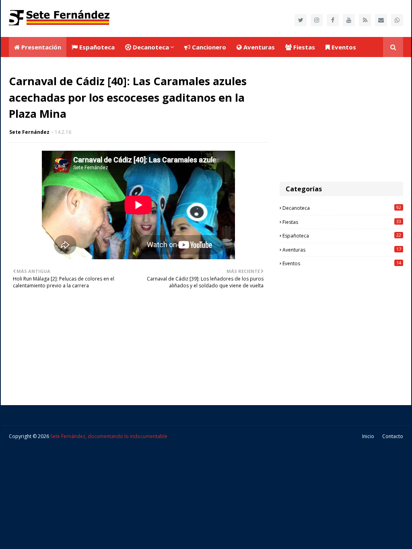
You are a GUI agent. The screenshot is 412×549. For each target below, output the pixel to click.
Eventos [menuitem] (343, 47)
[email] (381, 20)
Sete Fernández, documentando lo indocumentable (108, 436)
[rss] (365, 20)
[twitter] (301, 20)
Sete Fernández (29, 132)
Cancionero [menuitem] (208, 47)
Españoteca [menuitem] (96, 47)
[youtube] (349, 20)
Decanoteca (341, 207)
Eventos (341, 263)
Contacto (392, 436)
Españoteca (341, 235)
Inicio (368, 436)
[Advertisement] (341, 119)
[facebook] (333, 20)
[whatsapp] (397, 20)
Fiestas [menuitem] (303, 47)
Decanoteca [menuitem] (150, 47)
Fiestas (341, 221)
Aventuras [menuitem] (258, 47)
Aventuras (341, 249)
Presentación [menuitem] (40, 47)
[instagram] (317, 20)
